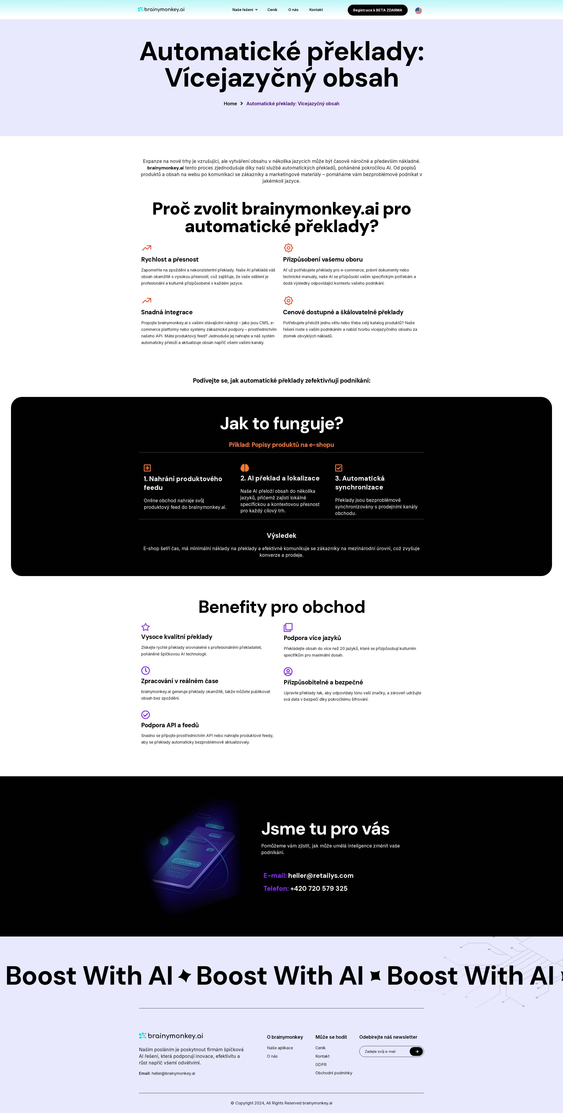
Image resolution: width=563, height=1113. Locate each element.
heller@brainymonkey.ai (167, 1073)
